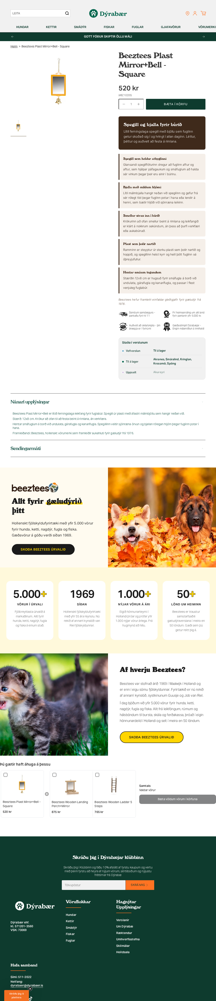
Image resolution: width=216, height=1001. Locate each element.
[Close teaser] (30, 989)
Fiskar (70, 934)
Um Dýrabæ (124, 926)
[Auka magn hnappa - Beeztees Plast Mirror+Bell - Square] (139, 104)
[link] (22, 785)
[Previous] (12, 37)
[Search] (67, 13)
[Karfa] (203, 13)
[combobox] (38, 13)
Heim (14, 46)
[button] (24, 27)
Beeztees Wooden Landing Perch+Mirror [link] (70, 804)
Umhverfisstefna (128, 939)
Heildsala (123, 952)
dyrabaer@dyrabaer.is (27, 985)
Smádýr (71, 928)
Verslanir (122, 920)
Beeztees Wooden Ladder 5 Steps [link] (113, 804)
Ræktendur (124, 933)
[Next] (203, 37)
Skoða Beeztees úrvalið (43, 549)
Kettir (70, 921)
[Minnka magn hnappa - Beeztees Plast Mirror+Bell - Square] (124, 104)
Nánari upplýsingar (30, 402)
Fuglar (70, 940)
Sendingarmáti (26, 448)
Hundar (71, 915)
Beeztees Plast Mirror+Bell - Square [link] (21, 804)
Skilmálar (123, 946)
